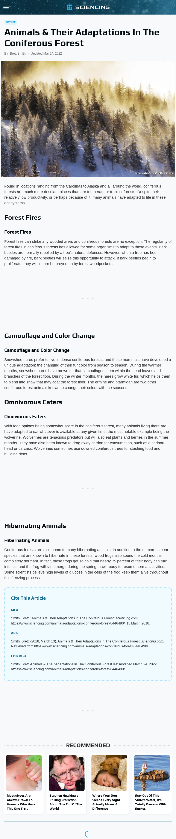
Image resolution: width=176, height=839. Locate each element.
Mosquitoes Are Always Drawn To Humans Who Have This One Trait (21, 802)
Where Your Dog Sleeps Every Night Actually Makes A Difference (106, 802)
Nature (11, 22)
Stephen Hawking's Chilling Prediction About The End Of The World (66, 802)
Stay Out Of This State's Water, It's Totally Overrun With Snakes (150, 802)
